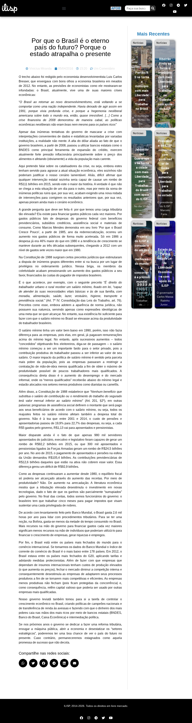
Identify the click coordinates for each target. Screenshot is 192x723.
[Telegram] (178, 5)
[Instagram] (171, 5)
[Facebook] (163, 5)
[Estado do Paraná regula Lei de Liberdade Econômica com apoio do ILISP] (165, 264)
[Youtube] (175, 11)
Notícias (138, 42)
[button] (64, 8)
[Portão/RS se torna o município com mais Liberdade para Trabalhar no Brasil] (141, 84)
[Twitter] (185, 5)
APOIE (116, 8)
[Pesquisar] (153, 8)
